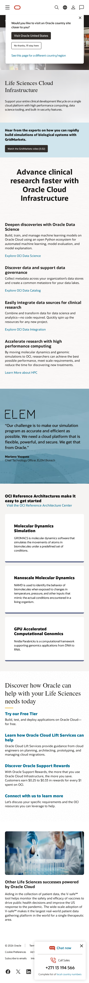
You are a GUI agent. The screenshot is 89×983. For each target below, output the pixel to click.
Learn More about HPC (21, 372)
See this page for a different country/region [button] (38, 56)
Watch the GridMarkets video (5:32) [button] (26, 148)
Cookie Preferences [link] (15, 951)
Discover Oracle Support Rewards (37, 765)
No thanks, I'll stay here (26, 45)
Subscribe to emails (16, 958)
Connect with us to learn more (34, 795)
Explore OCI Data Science (23, 256)
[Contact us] (81, 7)
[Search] (56, 7)
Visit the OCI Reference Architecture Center (39, 505)
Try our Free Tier (21, 713)
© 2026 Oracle (13, 945)
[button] (7, 7)
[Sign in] (73, 7)
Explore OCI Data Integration (25, 329)
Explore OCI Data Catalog (23, 290)
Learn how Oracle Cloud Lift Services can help (44, 737)
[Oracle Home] (17, 8)
